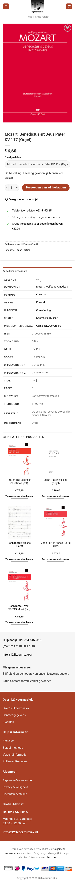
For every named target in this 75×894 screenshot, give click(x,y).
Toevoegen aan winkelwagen (46, 187)
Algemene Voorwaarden (18, 780)
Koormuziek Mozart (47, 318)
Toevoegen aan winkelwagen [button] (19, 496)
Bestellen (8, 741)
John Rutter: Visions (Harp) (19, 544)
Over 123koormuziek (16, 708)
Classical (41, 294)
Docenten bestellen (15, 794)
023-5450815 (32, 640)
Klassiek (41, 302)
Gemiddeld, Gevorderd (48, 325)
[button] (21, 199)
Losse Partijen (42, 17)
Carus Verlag (43, 310)
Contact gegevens (14, 715)
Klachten (8, 722)
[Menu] (6, 6)
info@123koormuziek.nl (18, 654)
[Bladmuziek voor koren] (37, 6)
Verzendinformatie (14, 754)
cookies (52, 857)
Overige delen (13, 157)
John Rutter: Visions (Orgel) (55, 481)
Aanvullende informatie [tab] (15, 271)
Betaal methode (13, 747)
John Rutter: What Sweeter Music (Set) (19, 607)
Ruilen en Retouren (15, 761)
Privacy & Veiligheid (15, 787)
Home (29, 17)
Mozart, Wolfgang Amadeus (52, 286)
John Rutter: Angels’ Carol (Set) (55, 544)
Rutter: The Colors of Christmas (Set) (19, 481)
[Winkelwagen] (69, 6)
